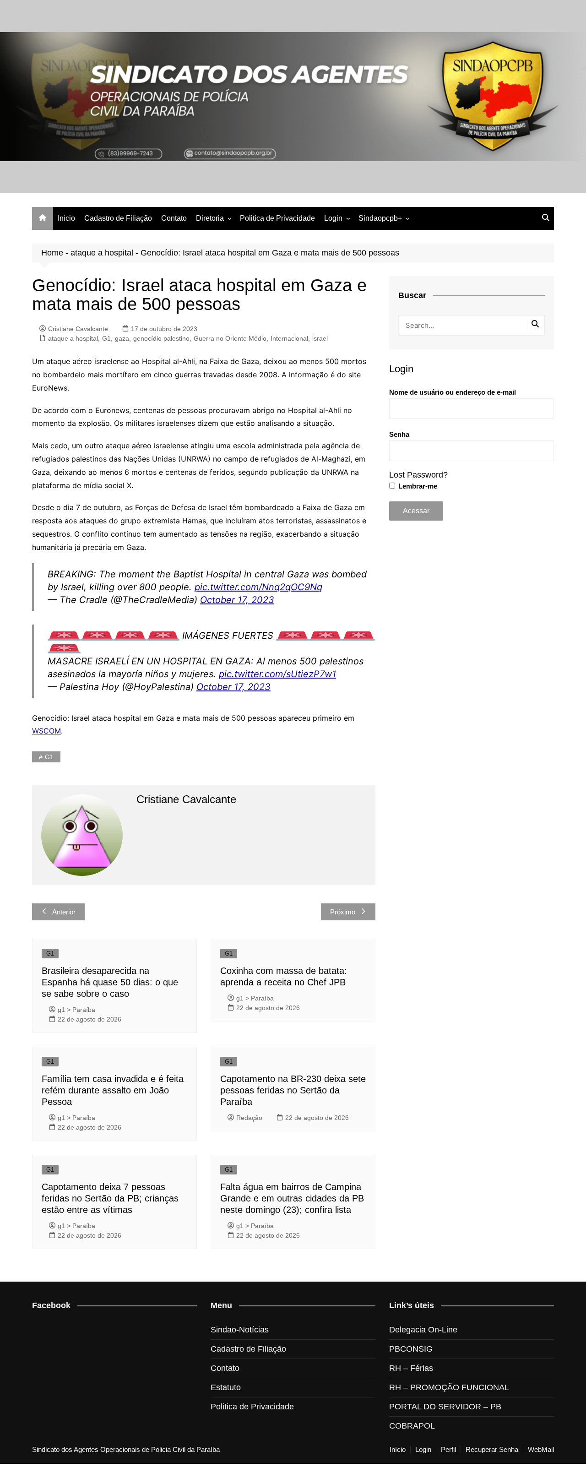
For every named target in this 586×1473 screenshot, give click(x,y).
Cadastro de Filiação (118, 218)
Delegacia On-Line (423, 1329)
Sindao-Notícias (240, 1329)
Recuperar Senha (492, 1449)
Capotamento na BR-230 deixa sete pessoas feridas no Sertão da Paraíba (293, 1090)
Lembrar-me (416, 486)
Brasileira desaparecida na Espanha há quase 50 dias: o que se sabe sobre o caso (110, 982)
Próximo (342, 912)
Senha (399, 434)
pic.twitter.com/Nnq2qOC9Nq (258, 587)
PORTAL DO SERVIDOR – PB (445, 1406)
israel (320, 338)
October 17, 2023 (237, 599)
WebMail (541, 1449)
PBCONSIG (411, 1348)
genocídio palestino (161, 338)
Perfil (448, 1449)
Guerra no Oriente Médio (230, 338)
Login (333, 218)
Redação (249, 1117)
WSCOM (46, 730)
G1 (106, 338)
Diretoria (210, 218)
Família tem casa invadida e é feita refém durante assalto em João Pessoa (113, 1090)
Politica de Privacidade (277, 218)
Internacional (289, 338)
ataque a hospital (102, 252)
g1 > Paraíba (76, 1009)
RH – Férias (411, 1368)
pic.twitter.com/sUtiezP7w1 (277, 674)
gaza (122, 338)
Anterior (64, 912)
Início (66, 218)
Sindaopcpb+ (380, 218)
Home (52, 252)
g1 (49, 757)
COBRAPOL (412, 1425)
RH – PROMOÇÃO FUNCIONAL (449, 1387)
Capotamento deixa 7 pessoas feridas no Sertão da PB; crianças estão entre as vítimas (110, 1198)
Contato (174, 218)
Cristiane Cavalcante (78, 328)
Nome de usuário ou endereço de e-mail (452, 392)
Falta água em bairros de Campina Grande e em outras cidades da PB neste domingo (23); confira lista (292, 1198)
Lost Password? (418, 474)
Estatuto (226, 1387)
